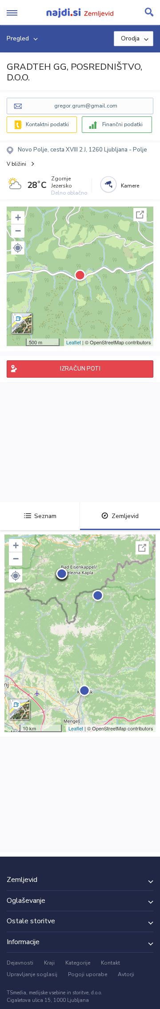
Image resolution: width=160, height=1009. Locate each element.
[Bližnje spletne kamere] (108, 184)
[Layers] (22, 323)
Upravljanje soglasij (32, 974)
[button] (17, 248)
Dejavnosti (20, 962)
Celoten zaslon (140, 214)
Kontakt (110, 962)
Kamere (130, 185)
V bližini (16, 164)
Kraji (49, 962)
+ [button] (18, 217)
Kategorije (77, 962)
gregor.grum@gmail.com (85, 105)
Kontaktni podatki (47, 124)
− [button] (18, 230)
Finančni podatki (122, 124)
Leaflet (73, 342)
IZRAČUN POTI (80, 369)
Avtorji (126, 974)
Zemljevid (125, 516)
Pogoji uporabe (87, 974)
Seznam (45, 516)
